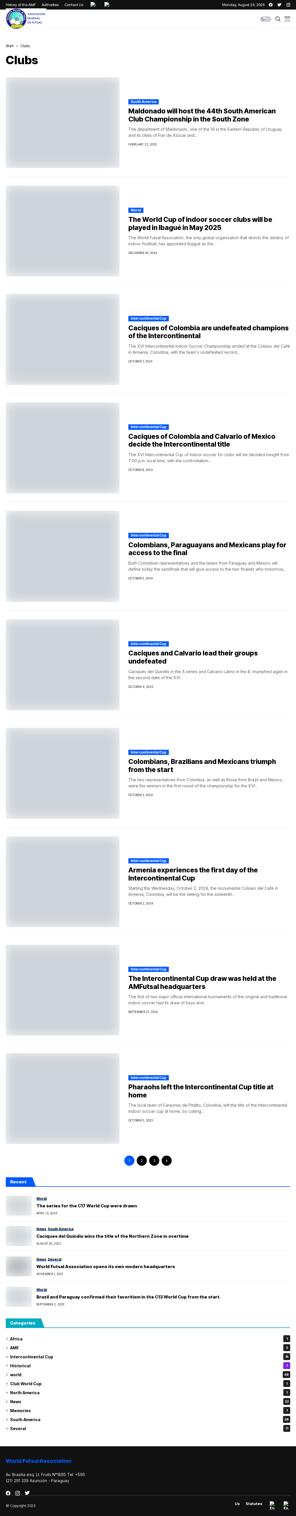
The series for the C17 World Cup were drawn (86, 1206)
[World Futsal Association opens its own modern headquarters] (19, 1266)
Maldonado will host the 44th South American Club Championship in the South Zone (202, 115)
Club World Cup (149, 1383)
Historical (149, 1365)
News (149, 1401)
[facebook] (271, 5)
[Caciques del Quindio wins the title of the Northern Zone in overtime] (19, 1236)
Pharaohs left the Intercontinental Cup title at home (200, 1091)
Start (10, 45)
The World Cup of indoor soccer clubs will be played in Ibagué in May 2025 (200, 223)
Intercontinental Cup (148, 318)
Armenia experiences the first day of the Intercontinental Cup (193, 874)
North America (149, 1392)
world (136, 210)
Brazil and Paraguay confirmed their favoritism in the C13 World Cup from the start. (128, 1297)
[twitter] (280, 4)
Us (237, 1504)
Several (149, 1428)
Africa (149, 1338)
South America (143, 102)
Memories (149, 1410)
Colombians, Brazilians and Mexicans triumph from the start (202, 766)
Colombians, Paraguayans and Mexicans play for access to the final (207, 549)
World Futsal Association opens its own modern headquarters (105, 1266)
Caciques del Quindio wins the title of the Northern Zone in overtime (112, 1236)
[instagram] (288, 5)
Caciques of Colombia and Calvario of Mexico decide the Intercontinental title (201, 440)
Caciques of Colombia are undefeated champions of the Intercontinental (208, 332)
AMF (149, 1347)
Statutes (254, 1504)
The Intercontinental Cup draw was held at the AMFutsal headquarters (202, 983)
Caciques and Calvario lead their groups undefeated (193, 657)
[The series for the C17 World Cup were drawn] (19, 1206)
